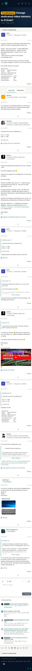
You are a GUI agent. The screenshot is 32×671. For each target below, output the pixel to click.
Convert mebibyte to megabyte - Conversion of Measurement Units (15, 206)
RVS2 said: (5, 322)
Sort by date (11, 90)
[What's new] (25, 3)
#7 (30, 319)
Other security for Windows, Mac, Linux (14, 625)
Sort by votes (20, 90)
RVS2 (3, 23)
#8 (30, 389)
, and (11, 143)
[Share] (28, 40)
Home (28, 661)
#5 (30, 236)
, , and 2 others (14, 217)
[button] (2, 3)
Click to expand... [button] (16, 294)
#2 (30, 102)
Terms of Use (11, 661)
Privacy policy (19, 661)
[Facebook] (28, 668)
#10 (30, 485)
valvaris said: (5, 281)
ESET (5, 616)
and (9, 370)
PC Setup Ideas (8, 607)
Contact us (4, 661)
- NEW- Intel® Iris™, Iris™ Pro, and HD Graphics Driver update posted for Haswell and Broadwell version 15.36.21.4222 (15, 462)
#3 (30, 128)
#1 (30, 40)
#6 (30, 277)
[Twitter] (30, 668)
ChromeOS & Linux (8, 642)
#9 (30, 441)
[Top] (2, 664)
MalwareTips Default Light (9, 658)
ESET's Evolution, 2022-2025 (12, 611)
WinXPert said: (6, 240)
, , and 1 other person (14, 467)
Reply (29, 84)
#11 (30, 536)
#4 (30, 162)
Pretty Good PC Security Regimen (16, 604)
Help (25, 661)
